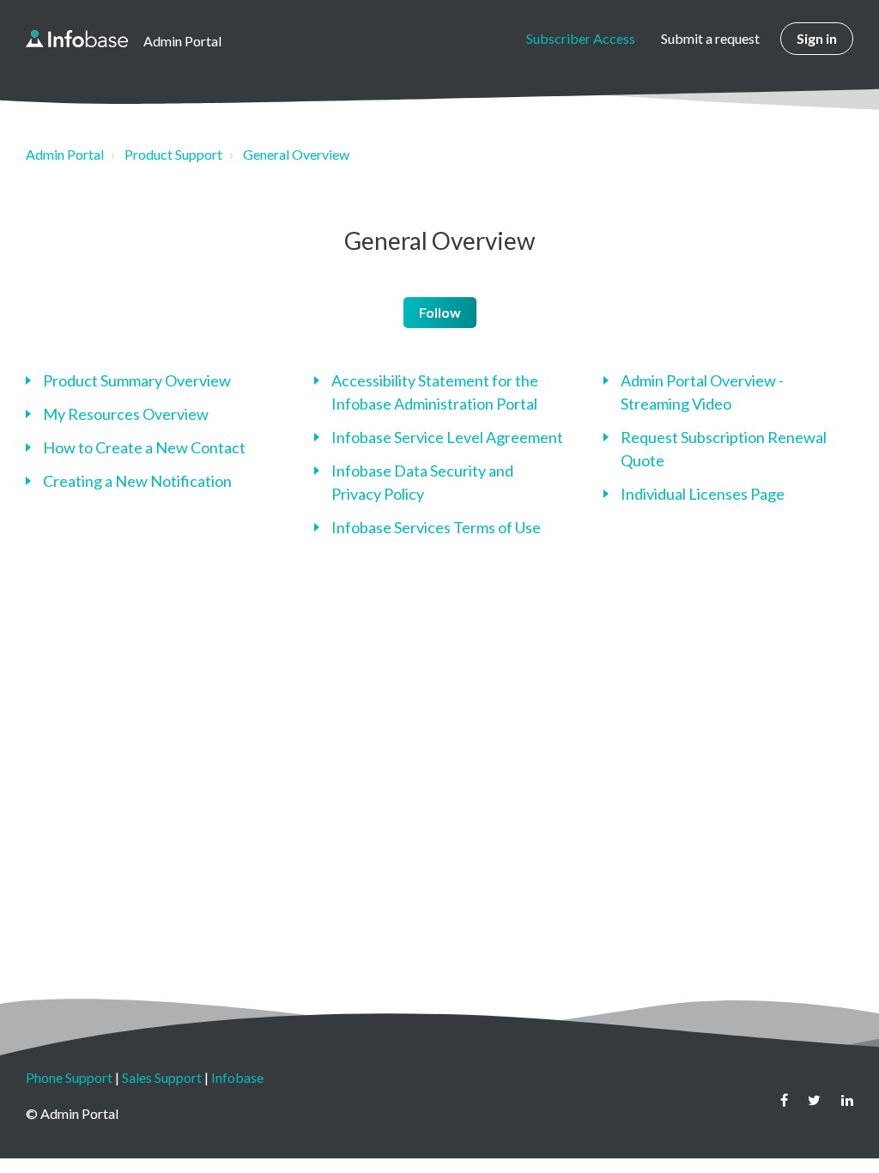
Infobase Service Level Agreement (447, 437)
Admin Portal (65, 154)
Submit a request (710, 38)
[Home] (77, 38)
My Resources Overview (126, 413)
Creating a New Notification (137, 480)
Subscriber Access (580, 38)
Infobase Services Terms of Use (436, 527)
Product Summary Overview (137, 380)
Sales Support (162, 1077)
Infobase (237, 1077)
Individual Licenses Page (703, 493)
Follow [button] (440, 312)
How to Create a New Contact (144, 447)
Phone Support (69, 1077)
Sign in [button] (817, 38)
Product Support (173, 154)
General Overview (296, 154)
